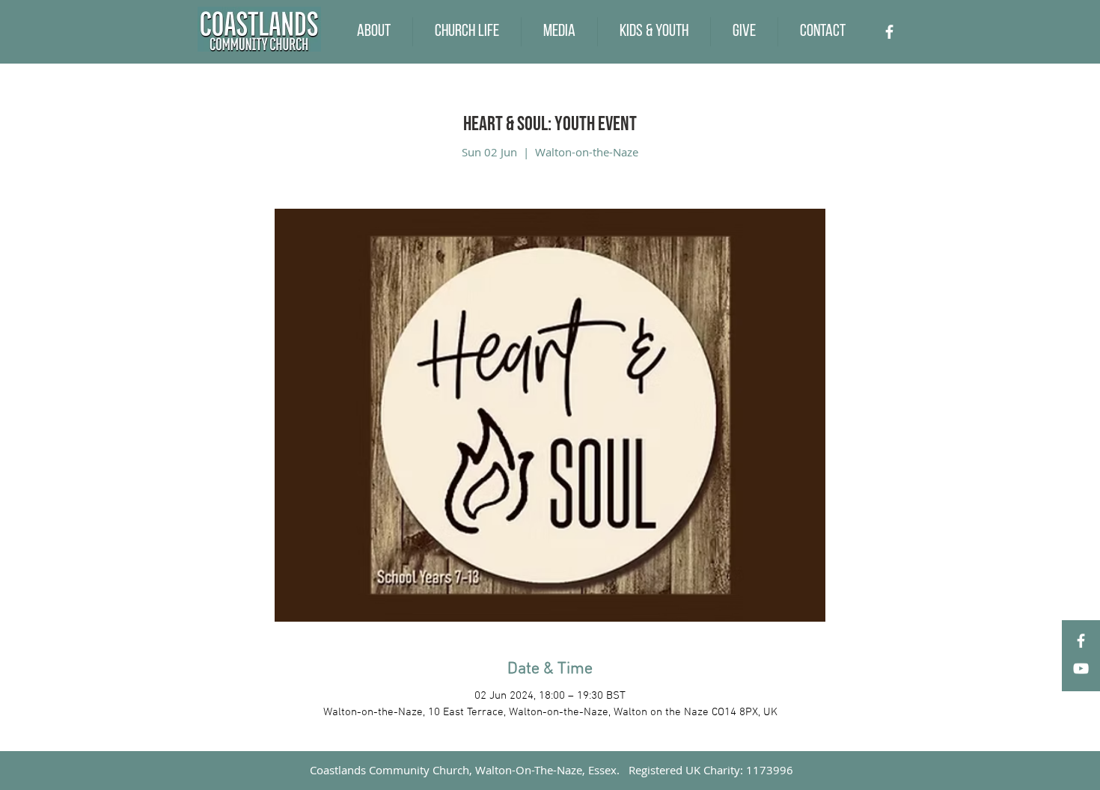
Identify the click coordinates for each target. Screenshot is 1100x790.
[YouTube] (1081, 668)
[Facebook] (889, 31)
